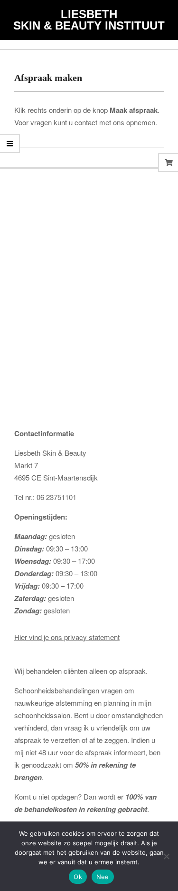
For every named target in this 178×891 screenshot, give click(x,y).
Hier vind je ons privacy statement (67, 637)
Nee (102, 877)
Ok (78, 877)
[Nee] (166, 856)
